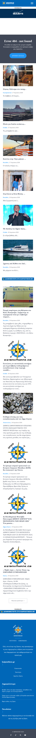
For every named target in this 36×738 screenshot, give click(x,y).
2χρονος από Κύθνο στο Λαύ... (14, 264)
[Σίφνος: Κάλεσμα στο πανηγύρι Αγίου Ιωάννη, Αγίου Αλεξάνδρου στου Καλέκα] (18, 75)
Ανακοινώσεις (7, 422)
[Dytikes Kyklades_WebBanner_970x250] (18, 17)
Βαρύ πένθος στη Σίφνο (9, 701)
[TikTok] (16, 735)
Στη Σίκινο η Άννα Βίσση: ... (14, 194)
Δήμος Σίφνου (7, 527)
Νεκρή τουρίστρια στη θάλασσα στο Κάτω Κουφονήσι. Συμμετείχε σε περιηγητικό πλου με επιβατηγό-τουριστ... (17, 313)
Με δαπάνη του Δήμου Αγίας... (14, 229)
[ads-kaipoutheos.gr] (18, 613)
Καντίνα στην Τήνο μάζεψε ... (14, 159)
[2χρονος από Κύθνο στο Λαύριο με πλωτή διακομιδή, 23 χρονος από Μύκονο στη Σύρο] (18, 250)
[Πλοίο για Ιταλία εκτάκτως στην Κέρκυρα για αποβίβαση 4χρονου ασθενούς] (18, 110)
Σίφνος (5, 575)
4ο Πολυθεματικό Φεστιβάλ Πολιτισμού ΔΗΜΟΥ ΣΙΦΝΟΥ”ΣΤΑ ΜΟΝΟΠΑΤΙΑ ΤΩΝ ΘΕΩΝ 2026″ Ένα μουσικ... (17, 520)
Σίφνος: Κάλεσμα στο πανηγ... (14, 89)
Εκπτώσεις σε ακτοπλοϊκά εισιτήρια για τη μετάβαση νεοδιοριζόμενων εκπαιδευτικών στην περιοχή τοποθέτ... (17, 367)
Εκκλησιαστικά (7, 92)
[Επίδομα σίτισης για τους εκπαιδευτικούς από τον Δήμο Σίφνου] (18, 403)
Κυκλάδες (5, 162)
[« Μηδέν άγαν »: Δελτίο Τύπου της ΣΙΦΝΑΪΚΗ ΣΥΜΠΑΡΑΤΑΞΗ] (18, 556)
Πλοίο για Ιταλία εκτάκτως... (14, 124)
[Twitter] (20, 735)
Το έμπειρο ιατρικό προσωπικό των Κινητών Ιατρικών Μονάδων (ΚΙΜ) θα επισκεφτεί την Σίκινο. (17, 468)
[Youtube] (25, 735)
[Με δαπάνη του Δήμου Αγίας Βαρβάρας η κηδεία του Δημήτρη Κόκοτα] (18, 215)
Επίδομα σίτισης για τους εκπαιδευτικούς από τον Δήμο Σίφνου (17, 418)
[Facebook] (11, 735)
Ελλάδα (5, 127)
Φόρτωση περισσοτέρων (17, 600)
